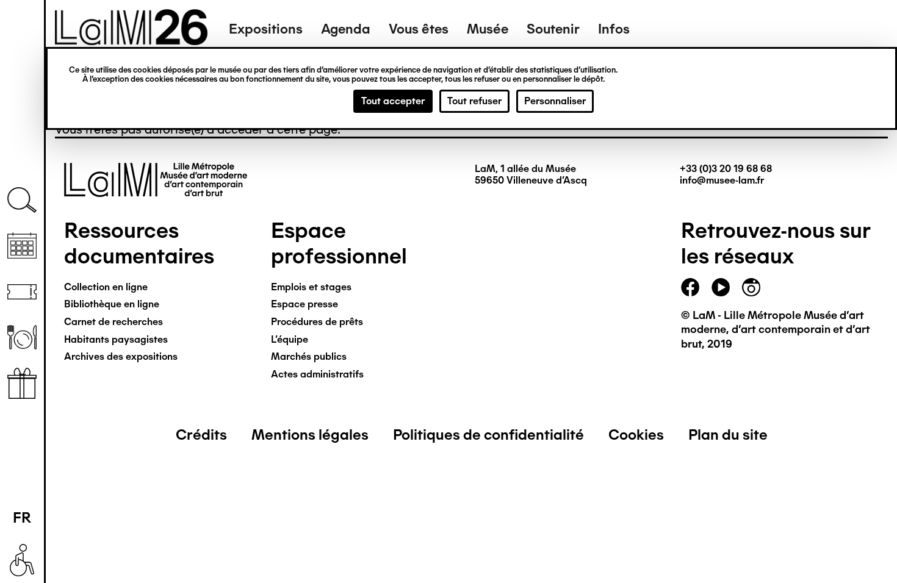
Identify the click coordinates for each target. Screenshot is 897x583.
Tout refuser (474, 101)
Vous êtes (418, 29)
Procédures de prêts (317, 321)
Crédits (201, 434)
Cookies (636, 434)
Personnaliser (555, 101)
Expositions (266, 29)
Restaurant (22, 337)
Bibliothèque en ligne (111, 304)
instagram (751, 287)
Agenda (345, 29)
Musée (487, 29)
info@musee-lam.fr (722, 180)
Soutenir (553, 29)
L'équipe (289, 339)
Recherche (22, 200)
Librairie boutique (22, 383)
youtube (720, 287)
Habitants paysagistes (116, 339)
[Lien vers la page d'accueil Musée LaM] (131, 41)
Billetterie (22, 292)
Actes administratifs (317, 374)
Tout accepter (393, 101)
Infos (614, 29)
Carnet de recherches (113, 321)
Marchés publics (309, 356)
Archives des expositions (121, 356)
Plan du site (728, 434)
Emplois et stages (311, 287)
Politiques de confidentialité (488, 434)
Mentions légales (310, 434)
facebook (690, 287)
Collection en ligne (106, 287)
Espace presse (304, 304)
